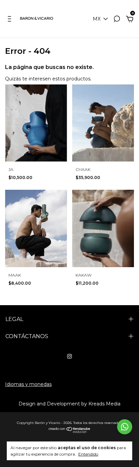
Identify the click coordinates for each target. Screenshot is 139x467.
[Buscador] (116, 19)
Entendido (88, 454)
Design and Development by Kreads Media (69, 404)
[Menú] (10, 19)
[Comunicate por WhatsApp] (124, 426)
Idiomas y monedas (28, 384)
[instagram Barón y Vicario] (69, 356)
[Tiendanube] (70, 431)
